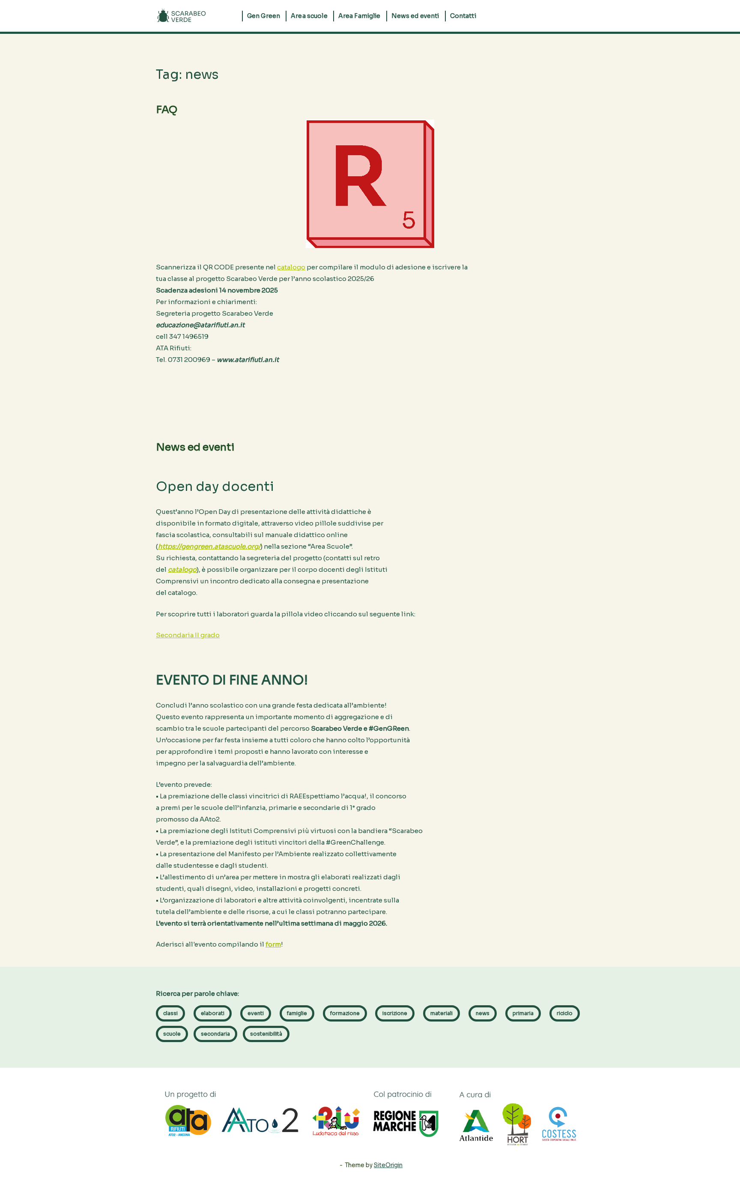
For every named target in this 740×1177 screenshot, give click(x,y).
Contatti (463, 16)
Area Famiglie (359, 16)
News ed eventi (415, 16)
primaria (523, 1013)
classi (170, 1013)
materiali (441, 1013)
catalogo (291, 267)
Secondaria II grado (188, 635)
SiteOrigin (388, 1165)
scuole (172, 1034)
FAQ (166, 109)
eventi (256, 1013)
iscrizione (394, 1013)
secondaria (215, 1034)
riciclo (565, 1013)
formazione (345, 1013)
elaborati (212, 1013)
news (482, 1013)
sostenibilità (266, 1034)
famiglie (297, 1013)
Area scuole (309, 16)
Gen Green (263, 16)
